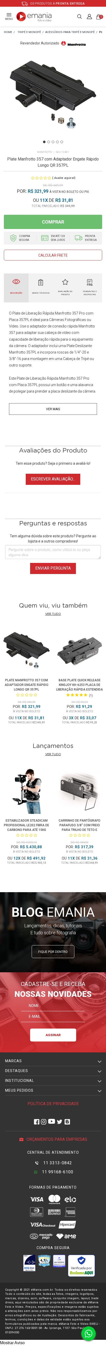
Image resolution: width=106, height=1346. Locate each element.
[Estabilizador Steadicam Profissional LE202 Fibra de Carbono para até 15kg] (26, 791)
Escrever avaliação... (53, 479)
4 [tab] (57, 142)
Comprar (53, 222)
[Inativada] (29, 1263)
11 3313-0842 (57, 1162)
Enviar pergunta (53, 568)
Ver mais (53, 409)
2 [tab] (48, 142)
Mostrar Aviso (12, 1343)
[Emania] (34, 16)
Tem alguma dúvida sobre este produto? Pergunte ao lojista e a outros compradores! (53, 538)
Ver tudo (53, 614)
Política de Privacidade (53, 1103)
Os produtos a (57, 3)
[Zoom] (53, 100)
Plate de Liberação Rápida (37, 378)
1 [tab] (44, 142)
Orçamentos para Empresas (56, 1139)
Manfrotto (44, 152)
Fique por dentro (53, 952)
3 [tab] (53, 142)
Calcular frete (53, 255)
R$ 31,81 (64, 200)
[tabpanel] (53, 101)
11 (44, 200)
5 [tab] (61, 142)
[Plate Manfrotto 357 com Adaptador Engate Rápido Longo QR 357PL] (26, 651)
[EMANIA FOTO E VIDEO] (8, 32)
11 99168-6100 (57, 1171)
